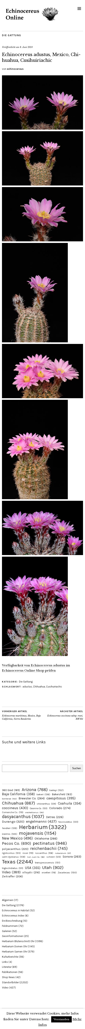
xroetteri (49, 872)
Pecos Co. (16, 843)
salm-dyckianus (13, 857)
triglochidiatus (12, 868)
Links (5, 961)
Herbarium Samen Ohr (14, 951)
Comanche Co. (12, 812)
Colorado (60, 808)
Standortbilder (10, 982)
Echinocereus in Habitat (15, 910)
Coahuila (69, 803)
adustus (27, 686)
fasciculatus (68, 821)
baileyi (56, 790)
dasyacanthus (23, 816)
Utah (52, 867)
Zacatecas (67, 872)
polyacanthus (15, 849)
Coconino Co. (38, 808)
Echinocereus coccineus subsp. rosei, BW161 (65, 715)
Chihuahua (39, 686)
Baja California (18, 794)
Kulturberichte (10, 956)
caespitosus (61, 798)
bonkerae (9, 798)
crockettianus (34, 812)
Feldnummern (10, 925)
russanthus (44, 853)
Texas (17, 861)
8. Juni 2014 (26, 47)
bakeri (43, 794)
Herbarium (42, 827)
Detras (54, 817)
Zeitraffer (12, 876)
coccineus (15, 808)
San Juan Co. (36, 857)
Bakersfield (62, 794)
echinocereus (15, 68)
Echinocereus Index (13, 915)
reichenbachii (49, 848)
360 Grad (11, 790)
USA (32, 868)
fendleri (9, 828)
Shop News (8, 977)
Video (11, 872)
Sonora (72, 856)
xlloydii (31, 872)
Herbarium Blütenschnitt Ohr (18, 941)
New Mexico (17, 838)
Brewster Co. (32, 798)
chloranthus (46, 803)
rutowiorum (63, 853)
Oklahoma (46, 838)
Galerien (6, 931)
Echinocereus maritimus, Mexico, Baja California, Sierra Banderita (21, 715)
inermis (9, 833)
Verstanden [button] (61, 1019)
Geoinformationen (12, 936)
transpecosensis (47, 862)
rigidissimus (11, 853)
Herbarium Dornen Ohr (14, 946)
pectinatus (50, 843)
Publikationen (9, 972)
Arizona (35, 789)
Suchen (76, 768)
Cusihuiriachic (54, 686)
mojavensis (37, 833)
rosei (28, 853)
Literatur (6, 966)
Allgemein (7, 900)
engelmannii (41, 821)
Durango (13, 821)
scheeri (53, 856)
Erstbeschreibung (12, 920)
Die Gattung (11, 35)
